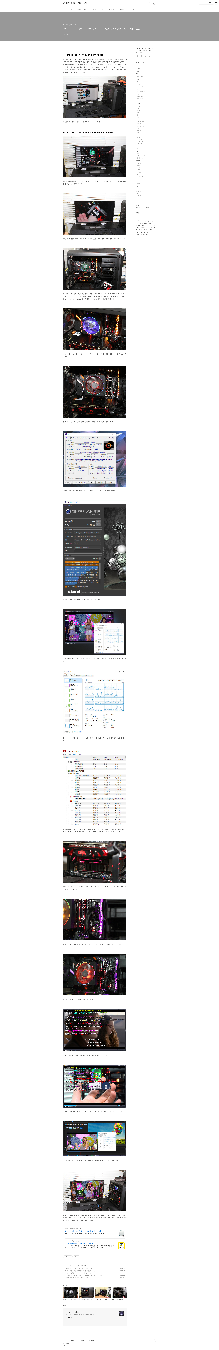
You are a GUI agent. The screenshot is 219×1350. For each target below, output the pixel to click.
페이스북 (137, 56)
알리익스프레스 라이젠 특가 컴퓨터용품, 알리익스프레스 (83, 1231)
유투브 (149, 56)
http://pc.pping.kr (70, 1241)
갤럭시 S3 (139, 101)
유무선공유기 (140, 141)
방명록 (132, 9)
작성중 (137, 71)
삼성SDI (139, 193)
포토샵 (138, 183)
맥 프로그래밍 (140, 89)
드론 (138, 146)
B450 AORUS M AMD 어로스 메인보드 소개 (76, 1277)
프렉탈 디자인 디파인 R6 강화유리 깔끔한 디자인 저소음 (79, 1271)
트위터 (145, 56)
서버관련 (139, 172)
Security (139, 181)
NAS (138, 117)
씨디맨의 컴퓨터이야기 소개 (142, 208)
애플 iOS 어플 (140, 98)
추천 (147, 221)
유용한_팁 (138, 79)
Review (143, 225)
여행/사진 (139, 196)
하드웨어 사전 (140, 158)
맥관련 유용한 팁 (141, 91)
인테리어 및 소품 (141, 144)
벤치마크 (148, 225)
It (136, 230)
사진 (144, 234)
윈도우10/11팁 (81, 9)
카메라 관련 (139, 130)
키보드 (138, 135)
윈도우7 (138, 165)
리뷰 (103, 9)
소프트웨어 (139, 161)
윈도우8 (138, 167)
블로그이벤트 (140, 76)
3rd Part (139, 179)
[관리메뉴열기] (216, 3)
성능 (145, 223)
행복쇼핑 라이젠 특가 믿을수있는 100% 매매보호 (81, 1243)
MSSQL (138, 174)
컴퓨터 (77, 1265)
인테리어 (150, 232)
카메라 (137, 234)
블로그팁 (93, 9)
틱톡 (64, 1340)
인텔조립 (111, 9)
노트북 (138, 128)
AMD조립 (122, 9)
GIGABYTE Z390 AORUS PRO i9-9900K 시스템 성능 (79, 1269)
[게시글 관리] (71, 1257)
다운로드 (138, 186)
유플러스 (138, 232)
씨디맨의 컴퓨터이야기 (75, 3)
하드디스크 (139, 115)
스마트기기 (139, 106)
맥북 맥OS (138, 84)
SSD (138, 119)
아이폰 (137, 223)
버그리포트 (139, 163)
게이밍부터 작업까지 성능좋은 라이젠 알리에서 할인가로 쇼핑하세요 (84, 1233)
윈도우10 (139, 170)
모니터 (138, 110)
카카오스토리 (72, 1340)
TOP (154, 1340)
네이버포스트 (82, 1340)
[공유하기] (68, 1257)
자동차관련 (139, 148)
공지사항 (138, 74)
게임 (147, 227)
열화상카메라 (140, 139)
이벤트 (147, 230)
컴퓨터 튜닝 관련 (141, 156)
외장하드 (139, 124)
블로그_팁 (139, 81)
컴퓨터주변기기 (140, 121)
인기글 (142, 62)
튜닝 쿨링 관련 (140, 126)
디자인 (153, 225)
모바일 (137, 94)
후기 (154, 227)
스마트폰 (140, 230)
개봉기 (150, 221)
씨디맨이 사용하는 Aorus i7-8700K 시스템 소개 (77, 1273)
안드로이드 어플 (140, 96)
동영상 (137, 221)
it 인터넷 (152, 230)
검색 (150, 3)
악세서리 (139, 133)
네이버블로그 (91, 1340)
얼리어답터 (142, 221)
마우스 (138, 137)
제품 (147, 234)
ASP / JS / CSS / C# (142, 176)
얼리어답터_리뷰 (69, 1265)
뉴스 (138, 153)
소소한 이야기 (139, 191)
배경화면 (139, 188)
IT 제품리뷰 (142, 227)
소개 (71, 9)
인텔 (144, 230)
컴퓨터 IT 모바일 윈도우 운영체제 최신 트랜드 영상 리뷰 (80, 1314)
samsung (138, 225)
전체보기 (138, 68)
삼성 (142, 232)
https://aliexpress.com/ (72, 1228)
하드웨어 (138, 151)
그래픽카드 (139, 113)
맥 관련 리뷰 (140, 87)
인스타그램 (141, 56)
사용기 (148, 223)
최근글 (137, 62)
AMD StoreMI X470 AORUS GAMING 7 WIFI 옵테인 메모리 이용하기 (83, 1275)
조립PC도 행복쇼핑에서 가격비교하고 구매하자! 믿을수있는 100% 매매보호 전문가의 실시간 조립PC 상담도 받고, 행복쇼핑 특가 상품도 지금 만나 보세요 (89, 1247)
